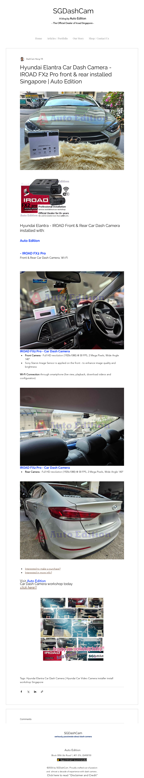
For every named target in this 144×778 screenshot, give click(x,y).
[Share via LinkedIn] (35, 691)
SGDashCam (73, 11)
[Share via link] (42, 691)
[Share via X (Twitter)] (28, 691)
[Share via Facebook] (21, 691)
